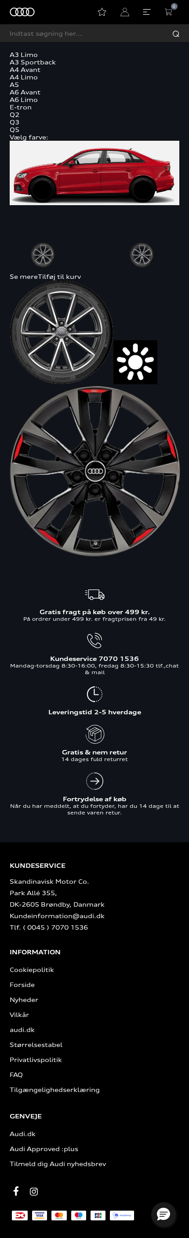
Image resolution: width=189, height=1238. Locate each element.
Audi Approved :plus (44, 1148)
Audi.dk (23, 1133)
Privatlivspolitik (36, 1059)
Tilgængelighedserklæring (55, 1089)
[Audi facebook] (16, 1191)
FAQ (16, 1074)
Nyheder (24, 999)
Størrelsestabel (36, 1044)
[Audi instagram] (33, 1191)
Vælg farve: (29, 137)
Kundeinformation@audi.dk (57, 915)
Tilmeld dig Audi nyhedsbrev (58, 1163)
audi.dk (22, 1029)
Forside (22, 984)
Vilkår (19, 1014)
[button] (163, 1214)
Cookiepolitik (32, 969)
